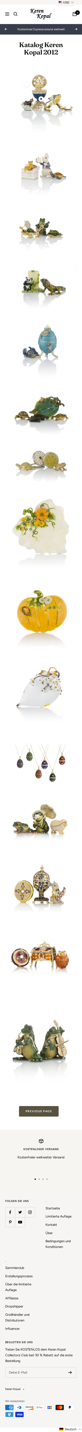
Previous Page (39, 1111)
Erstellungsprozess (19, 1276)
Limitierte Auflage (58, 1216)
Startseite (52, 1208)
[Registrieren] (70, 1372)
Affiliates (11, 1298)
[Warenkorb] (74, 14)
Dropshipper (14, 1306)
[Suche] (15, 14)
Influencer (12, 1329)
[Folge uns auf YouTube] (20, 1222)
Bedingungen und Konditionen (58, 1244)
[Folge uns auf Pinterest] (10, 1222)
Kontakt (51, 1225)
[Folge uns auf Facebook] (10, 1212)
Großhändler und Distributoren (17, 1317)
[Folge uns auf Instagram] (30, 1212)
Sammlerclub (14, 1268)
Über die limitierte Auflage (18, 1287)
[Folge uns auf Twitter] (20, 1212)
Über (49, 1233)
